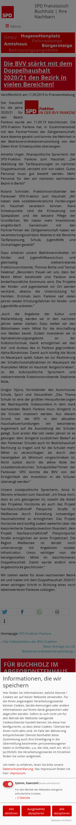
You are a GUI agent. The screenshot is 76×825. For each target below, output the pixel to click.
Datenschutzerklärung (18, 769)
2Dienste (22, 798)
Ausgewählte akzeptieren (36, 811)
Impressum (17, 773)
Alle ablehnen (11, 811)
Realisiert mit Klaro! (61, 820)
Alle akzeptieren (62, 811)
